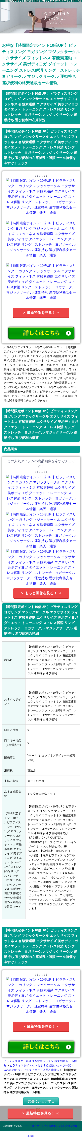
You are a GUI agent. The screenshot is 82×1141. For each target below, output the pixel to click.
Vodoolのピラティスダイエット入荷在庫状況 (32, 1070)
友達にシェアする (41, 1101)
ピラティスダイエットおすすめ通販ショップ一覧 (40, 1065)
